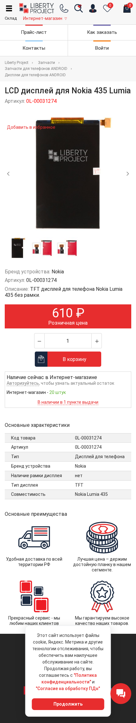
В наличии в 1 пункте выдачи (68, 402)
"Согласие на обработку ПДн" (68, 688)
